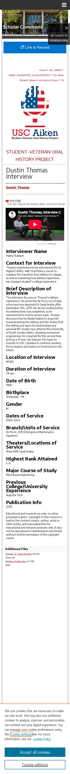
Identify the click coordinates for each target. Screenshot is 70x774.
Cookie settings (21, 734)
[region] (35, 739)
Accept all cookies (35, 752)
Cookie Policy (42, 739)
